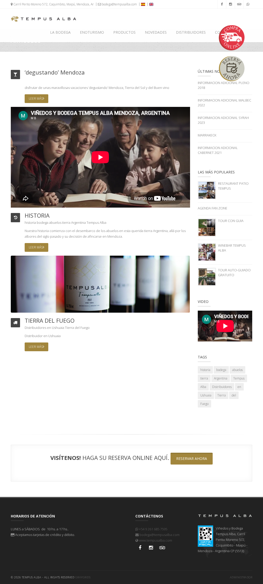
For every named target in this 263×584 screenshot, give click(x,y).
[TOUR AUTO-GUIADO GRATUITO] (207, 276)
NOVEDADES (156, 32)
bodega (42, 222)
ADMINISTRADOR (241, 577)
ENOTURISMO (92, 32)
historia (30, 222)
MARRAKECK (207, 135)
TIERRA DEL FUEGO (49, 320)
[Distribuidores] (100, 284)
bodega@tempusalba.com (119, 4)
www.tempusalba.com (155, 540)
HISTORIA (37, 215)
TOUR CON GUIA (230, 220)
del (77, 327)
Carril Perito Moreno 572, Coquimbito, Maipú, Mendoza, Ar (53, 4)
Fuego (85, 327)
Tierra (69, 327)
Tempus (93, 222)
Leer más (36, 98)
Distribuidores (35, 327)
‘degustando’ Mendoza (55, 72)
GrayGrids (83, 577)
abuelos (55, 222)
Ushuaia (58, 327)
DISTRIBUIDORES (191, 32)
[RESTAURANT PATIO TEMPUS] (207, 190)
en (49, 327)
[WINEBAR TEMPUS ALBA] (207, 251)
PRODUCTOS (124, 32)
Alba (103, 222)
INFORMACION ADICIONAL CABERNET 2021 (218, 150)
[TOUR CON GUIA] (207, 227)
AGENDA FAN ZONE (212, 208)
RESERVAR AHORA (191, 458)
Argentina (78, 222)
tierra (66, 222)
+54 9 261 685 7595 (152, 529)
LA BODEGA (60, 32)
